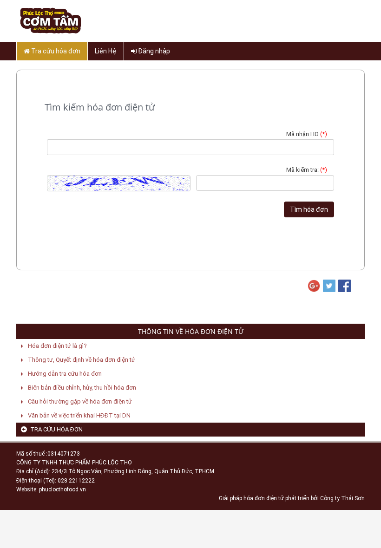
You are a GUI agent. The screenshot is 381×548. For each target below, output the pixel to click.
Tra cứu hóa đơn (55, 51)
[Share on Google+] (313, 286)
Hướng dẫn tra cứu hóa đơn (65, 373)
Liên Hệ (106, 51)
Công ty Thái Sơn (342, 498)
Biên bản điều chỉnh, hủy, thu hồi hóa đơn (82, 387)
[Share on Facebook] (344, 286)
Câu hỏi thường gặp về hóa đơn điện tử (80, 401)
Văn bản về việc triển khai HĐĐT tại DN (79, 415)
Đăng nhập (153, 51)
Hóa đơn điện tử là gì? (57, 345)
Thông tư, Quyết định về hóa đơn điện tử (81, 359)
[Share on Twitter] (328, 286)
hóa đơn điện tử (263, 498)
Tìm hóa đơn (309, 209)
